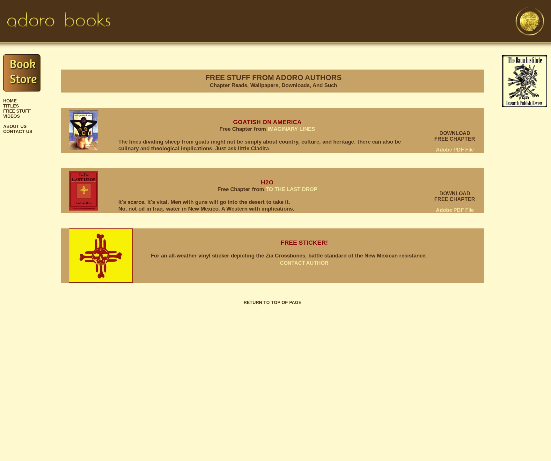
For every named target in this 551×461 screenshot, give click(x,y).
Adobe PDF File (455, 149)
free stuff (17, 111)
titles (11, 105)
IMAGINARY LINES (291, 129)
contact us (17, 131)
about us (14, 126)
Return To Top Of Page (272, 302)
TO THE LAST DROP (291, 189)
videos (11, 116)
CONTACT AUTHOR (304, 263)
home (10, 100)
